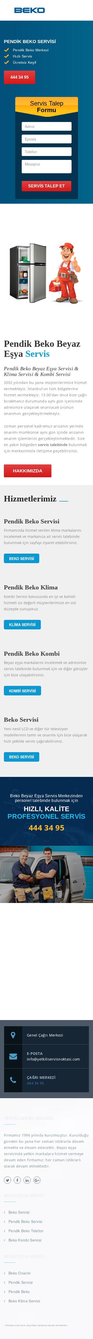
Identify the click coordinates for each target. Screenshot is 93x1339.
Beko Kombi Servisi (25, 1240)
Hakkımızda (27, 470)
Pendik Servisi (21, 1282)
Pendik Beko (19, 1291)
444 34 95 (19, 77)
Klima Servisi (22, 624)
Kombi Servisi (22, 690)
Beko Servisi (21, 558)
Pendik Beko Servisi (25, 1221)
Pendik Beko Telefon (26, 1230)
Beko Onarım (20, 1273)
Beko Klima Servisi (24, 1300)
